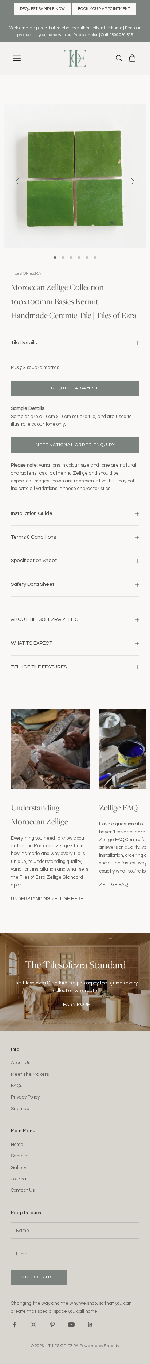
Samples (20, 1155)
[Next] (132, 181)
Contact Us (23, 1190)
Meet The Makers (30, 1074)
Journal (19, 1179)
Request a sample (75, 388)
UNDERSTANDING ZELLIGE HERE (47, 898)
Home (17, 1144)
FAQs (16, 1085)
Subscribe (38, 1277)
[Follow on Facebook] (14, 1324)
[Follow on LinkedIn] (90, 1324)
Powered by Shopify (99, 1346)
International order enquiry (74, 444)
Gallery (18, 1167)
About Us (20, 1062)
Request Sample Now (42, 9)
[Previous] (17, 181)
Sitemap (20, 1108)
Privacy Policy (25, 1097)
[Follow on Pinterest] (52, 1324)
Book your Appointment (104, 9)
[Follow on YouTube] (71, 1324)
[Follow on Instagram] (33, 1324)
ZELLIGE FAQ (113, 884)
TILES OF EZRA (26, 273)
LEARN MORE (75, 1004)
